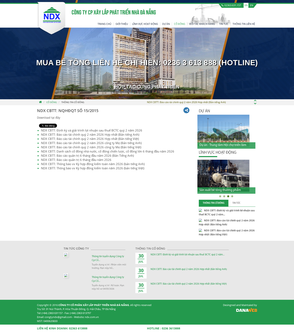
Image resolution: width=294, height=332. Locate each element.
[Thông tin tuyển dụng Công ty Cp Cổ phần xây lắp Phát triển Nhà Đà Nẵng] (66, 254)
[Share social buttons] (186, 110)
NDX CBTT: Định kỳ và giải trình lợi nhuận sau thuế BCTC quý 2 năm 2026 (91, 130)
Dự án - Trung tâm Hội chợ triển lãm (222, 145)
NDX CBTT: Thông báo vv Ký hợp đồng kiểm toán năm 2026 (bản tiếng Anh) (93, 164)
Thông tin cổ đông (72, 102)
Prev (246, 111)
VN (246, 5)
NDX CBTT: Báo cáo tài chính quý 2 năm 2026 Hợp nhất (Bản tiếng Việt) (90, 139)
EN (251, 5)
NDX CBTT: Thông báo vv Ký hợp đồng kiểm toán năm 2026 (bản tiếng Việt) (92, 168)
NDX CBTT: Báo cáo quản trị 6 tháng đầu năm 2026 (76, 160)
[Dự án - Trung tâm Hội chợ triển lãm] (223, 131)
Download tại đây (48, 117)
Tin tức (236, 203)
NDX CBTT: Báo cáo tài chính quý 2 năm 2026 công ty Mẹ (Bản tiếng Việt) (91, 147)
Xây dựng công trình (220, 190)
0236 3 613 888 (190, 62)
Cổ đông (51, 102)
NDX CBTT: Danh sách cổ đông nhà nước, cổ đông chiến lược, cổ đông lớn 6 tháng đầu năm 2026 (107, 151)
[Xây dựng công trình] (231, 176)
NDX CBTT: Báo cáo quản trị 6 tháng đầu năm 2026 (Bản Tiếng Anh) (87, 155)
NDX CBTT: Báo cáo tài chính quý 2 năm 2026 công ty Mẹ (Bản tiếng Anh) (91, 143)
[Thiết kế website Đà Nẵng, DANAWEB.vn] (246, 311)
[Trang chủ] (40, 102)
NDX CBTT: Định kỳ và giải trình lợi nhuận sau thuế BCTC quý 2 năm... (188, 254)
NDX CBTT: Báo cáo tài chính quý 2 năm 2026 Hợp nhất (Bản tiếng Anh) (90, 134)
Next (253, 111)
